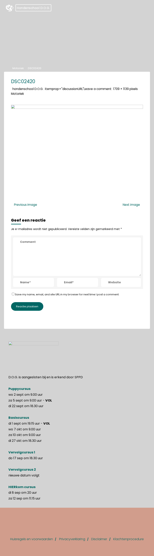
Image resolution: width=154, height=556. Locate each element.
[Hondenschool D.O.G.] (10, 8)
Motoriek (18, 68)
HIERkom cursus (21, 487)
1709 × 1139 (121, 89)
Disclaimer (99, 539)
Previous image (25, 205)
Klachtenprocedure (128, 539)
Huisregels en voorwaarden (31, 539)
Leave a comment (97, 89)
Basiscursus (18, 417)
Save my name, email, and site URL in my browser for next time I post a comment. (67, 294)
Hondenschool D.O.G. (33, 8)
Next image (131, 205)
